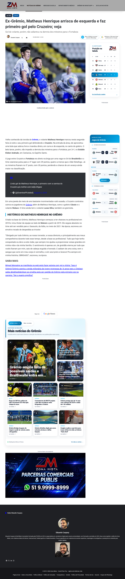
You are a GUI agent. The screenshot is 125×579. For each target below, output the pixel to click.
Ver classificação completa (104, 94)
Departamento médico (66, 5)
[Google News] (49, 314)
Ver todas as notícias (77, 442)
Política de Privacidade (77, 575)
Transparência (61, 575)
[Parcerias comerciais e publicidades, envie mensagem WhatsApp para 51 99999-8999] (45, 475)
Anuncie (97, 575)
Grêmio (16, 15)
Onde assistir (104, 180)
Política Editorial (37, 575)
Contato (68, 575)
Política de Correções (49, 575)
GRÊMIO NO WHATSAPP (84, 5)
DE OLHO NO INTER (102, 5)
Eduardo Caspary (15, 37)
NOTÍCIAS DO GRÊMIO (34, 5)
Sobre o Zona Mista (26, 575)
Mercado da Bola (49, 5)
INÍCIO (22, 5)
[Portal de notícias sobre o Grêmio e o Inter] (12, 5)
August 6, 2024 (40, 193)
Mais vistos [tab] (15, 323)
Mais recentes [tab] (28, 323)
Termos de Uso (89, 575)
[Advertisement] (45, 123)
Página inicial (16, 575)
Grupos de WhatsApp (106, 575)
